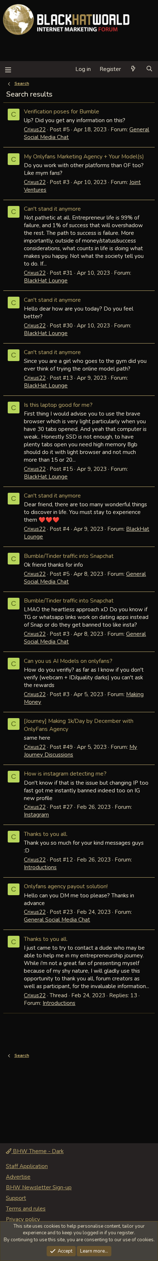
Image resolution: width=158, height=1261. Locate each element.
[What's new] (133, 69)
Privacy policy (23, 1219)
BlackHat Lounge (46, 280)
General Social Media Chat (57, 919)
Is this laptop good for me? (58, 405)
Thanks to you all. (46, 834)
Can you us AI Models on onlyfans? (68, 661)
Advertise (18, 1177)
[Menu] (8, 69)
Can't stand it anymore (52, 209)
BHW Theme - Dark (37, 1151)
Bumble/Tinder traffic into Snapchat (69, 556)
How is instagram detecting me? (65, 773)
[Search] (149, 69)
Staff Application (27, 1166)
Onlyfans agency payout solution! (66, 886)
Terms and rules (26, 1208)
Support (16, 1198)
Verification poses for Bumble (61, 111)
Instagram (36, 814)
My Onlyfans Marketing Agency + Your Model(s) (84, 156)
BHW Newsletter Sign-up (39, 1187)
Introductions (40, 867)
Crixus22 (35, 129)
